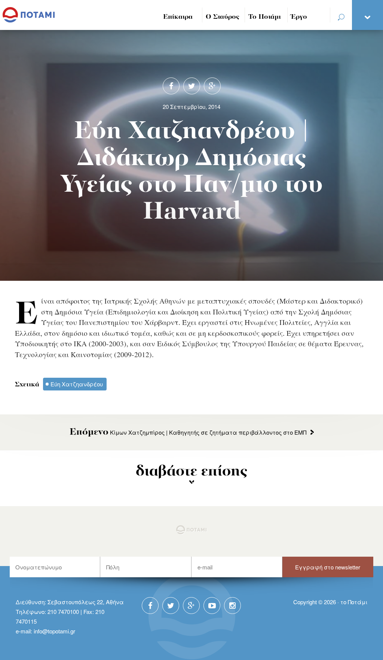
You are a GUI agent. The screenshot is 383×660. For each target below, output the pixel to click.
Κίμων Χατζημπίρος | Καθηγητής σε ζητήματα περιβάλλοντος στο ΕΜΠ (188, 432)
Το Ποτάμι (264, 17)
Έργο (299, 17)
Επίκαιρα (178, 17)
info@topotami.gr (54, 631)
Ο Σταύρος (222, 17)
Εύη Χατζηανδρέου (76, 384)
